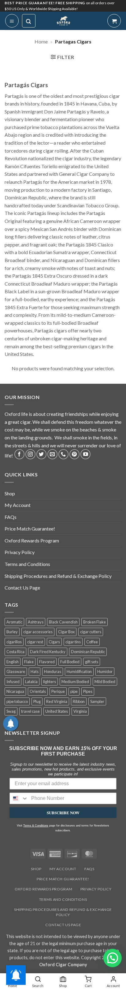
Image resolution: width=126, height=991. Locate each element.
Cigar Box (66, 631)
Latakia (31, 681)
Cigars (54, 641)
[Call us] (63, 454)
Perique (58, 691)
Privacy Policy (20, 552)
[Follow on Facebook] (19, 454)
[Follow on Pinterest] (74, 454)
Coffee (92, 641)
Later (72, 35)
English (12, 661)
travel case (30, 711)
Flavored (47, 661)
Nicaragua (15, 691)
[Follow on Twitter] (41, 454)
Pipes (87, 691)
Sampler (97, 701)
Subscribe (106, 35)
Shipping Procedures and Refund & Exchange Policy (58, 576)
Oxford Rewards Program (32, 540)
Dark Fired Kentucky (47, 651)
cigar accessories (38, 631)
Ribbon (79, 701)
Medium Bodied (75, 681)
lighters (49, 681)
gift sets (91, 661)
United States (56, 711)
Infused (13, 681)
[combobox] (19, 798)
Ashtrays (35, 621)
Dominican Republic (88, 651)
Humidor (105, 671)
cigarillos (14, 641)
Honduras (52, 671)
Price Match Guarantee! (30, 528)
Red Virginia (56, 701)
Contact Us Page (22, 587)
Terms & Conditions (35, 825)
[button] (62, 58)
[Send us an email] (52, 454)
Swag (11, 711)
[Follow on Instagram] (30, 454)
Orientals (38, 691)
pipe (74, 691)
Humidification (79, 671)
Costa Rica (15, 651)
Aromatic (14, 621)
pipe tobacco (17, 701)
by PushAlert (18, 41)
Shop (10, 493)
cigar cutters (90, 631)
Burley (12, 631)
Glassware (15, 671)
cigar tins (73, 641)
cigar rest (35, 641)
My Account (18, 505)
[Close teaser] (38, 983)
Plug (37, 701)
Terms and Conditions (27, 564)
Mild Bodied (104, 681)
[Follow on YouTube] (85, 454)
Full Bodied (70, 661)
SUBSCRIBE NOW (63, 812)
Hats (35, 671)
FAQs (11, 517)
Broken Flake (94, 621)
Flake (29, 661)
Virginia (80, 711)
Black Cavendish (63, 621)
